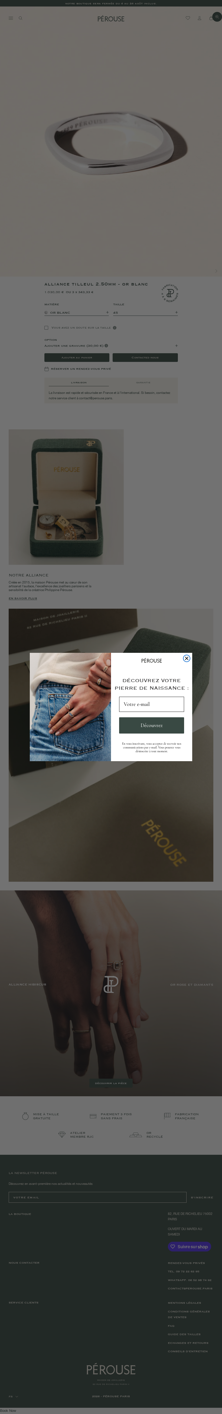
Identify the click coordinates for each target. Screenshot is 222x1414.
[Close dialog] (186, 658)
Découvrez (152, 725)
